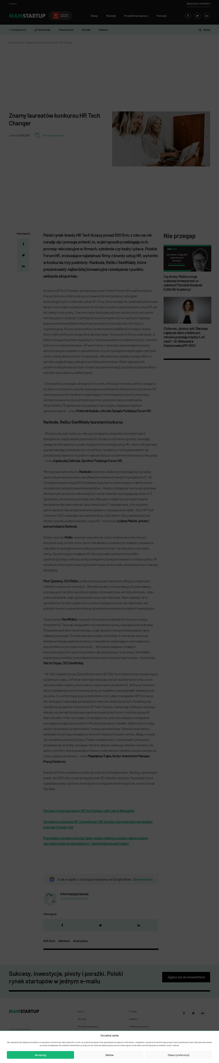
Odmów (109, 1055)
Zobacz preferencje (178, 1055)
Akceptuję (40, 1055)
